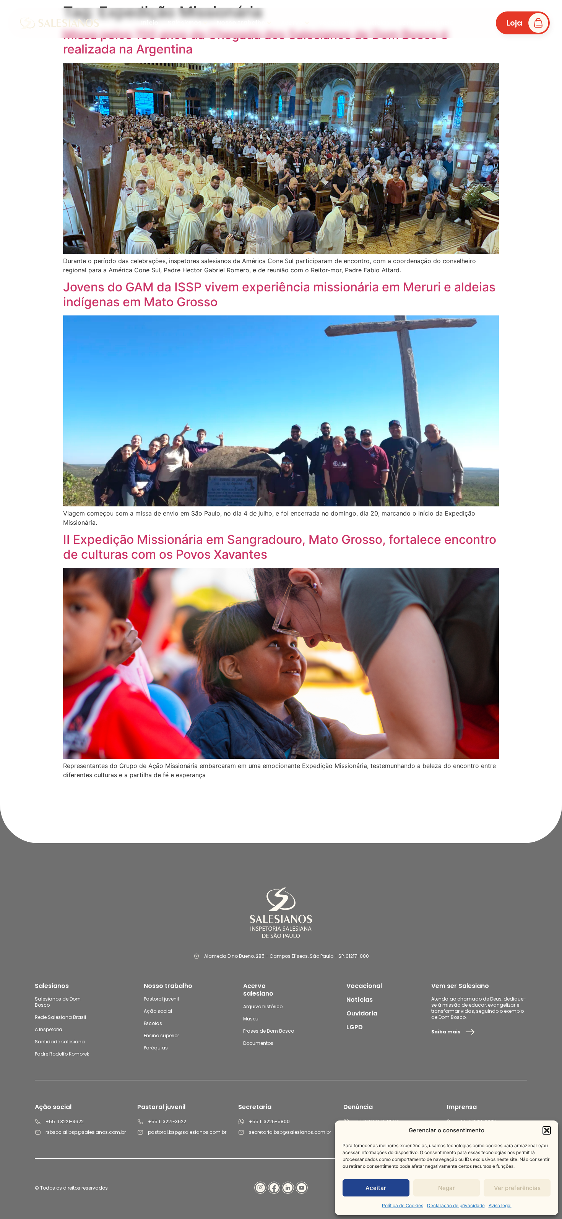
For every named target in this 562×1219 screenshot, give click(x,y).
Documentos (258, 1043)
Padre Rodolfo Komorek (62, 1054)
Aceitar (375, 1188)
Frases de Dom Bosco (268, 1031)
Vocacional (364, 985)
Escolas (153, 1023)
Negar (446, 1188)
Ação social (158, 1011)
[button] (547, 1130)
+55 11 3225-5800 (269, 1121)
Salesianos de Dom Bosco (58, 1002)
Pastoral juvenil (161, 999)
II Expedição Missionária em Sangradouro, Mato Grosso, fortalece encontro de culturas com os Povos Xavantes (279, 546)
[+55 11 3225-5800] (241, 1122)
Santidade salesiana (60, 1041)
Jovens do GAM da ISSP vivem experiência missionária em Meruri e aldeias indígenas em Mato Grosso (279, 294)
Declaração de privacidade (456, 1205)
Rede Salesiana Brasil (60, 1017)
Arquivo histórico (263, 1006)
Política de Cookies (402, 1205)
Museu (250, 1018)
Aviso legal (500, 1205)
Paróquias (156, 1047)
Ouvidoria (361, 1013)
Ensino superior (161, 1035)
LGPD (354, 1027)
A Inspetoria (48, 1029)
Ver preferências (517, 1188)
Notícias (359, 999)
